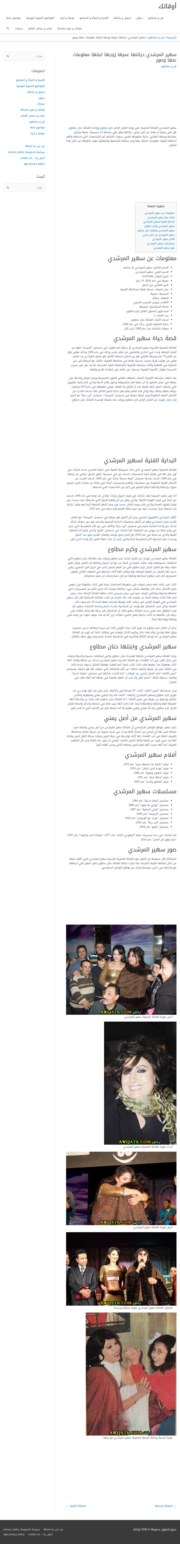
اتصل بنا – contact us (32, 158)
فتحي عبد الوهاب (137, 673)
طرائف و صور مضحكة (69, 28)
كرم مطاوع (106, 127)
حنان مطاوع (75, 127)
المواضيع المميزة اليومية (40, 17)
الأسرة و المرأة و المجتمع (94, 17)
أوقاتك (167, 6)
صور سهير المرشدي (164, 248)
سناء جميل (76, 593)
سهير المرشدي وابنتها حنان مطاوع (156, 230)
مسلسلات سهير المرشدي (161, 243)
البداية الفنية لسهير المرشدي (159, 221)
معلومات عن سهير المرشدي (160, 213)
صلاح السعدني (160, 521)
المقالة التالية (76, 1505)
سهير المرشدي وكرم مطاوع (159, 226)
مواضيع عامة (13, 17)
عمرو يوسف (117, 534)
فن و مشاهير (155, 17)
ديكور (139, 17)
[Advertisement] (121, 99)
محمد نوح (120, 504)
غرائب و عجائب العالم (40, 28)
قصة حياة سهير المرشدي (161, 217)
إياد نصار (171, 399)
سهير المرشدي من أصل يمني (159, 235)
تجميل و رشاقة (122, 17)
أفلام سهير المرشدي (163, 239)
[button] (8, 28)
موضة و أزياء (67, 17)
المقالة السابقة (165, 1505)
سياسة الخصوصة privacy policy (26, 152)
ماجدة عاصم (110, 606)
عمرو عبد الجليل (84, 534)
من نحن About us (35, 146)
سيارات (19, 28)
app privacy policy (34, 163)
